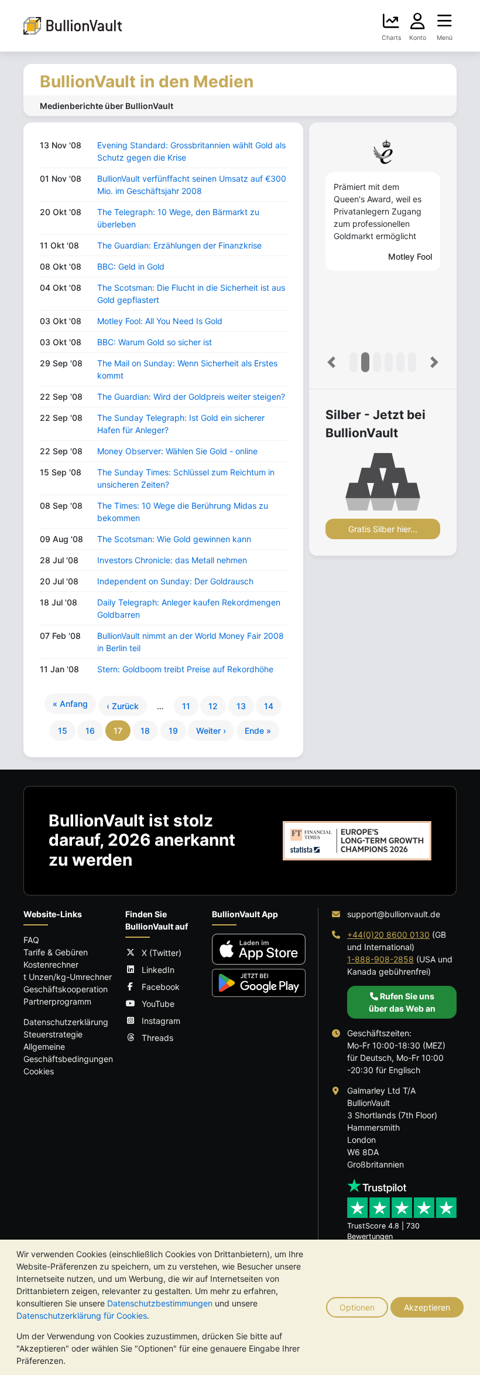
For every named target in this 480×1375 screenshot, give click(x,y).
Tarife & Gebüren (55, 952)
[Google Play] (259, 982)
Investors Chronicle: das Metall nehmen (172, 560)
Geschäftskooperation (65, 989)
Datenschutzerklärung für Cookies (81, 1315)
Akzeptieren (427, 1307)
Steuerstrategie (53, 1034)
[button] (331, 362)
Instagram (161, 1021)
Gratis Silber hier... (382, 529)
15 (62, 731)
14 (268, 706)
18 (145, 731)
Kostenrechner (50, 964)
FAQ (31, 940)
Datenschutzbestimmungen (159, 1303)
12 (213, 706)
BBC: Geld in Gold (130, 266)
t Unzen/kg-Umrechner (67, 977)
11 (186, 706)
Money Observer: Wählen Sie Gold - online (177, 451)
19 (173, 731)
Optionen (357, 1307)
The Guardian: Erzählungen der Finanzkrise (179, 245)
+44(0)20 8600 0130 (388, 935)
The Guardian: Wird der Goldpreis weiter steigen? (191, 396)
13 (241, 706)
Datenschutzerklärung (65, 1022)
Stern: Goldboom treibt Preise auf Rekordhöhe (185, 669)
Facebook (161, 987)
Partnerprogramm (57, 1001)
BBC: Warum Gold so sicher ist (154, 342)
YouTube (158, 1004)
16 (90, 731)
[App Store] (259, 949)
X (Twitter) (161, 953)
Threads (157, 1038)
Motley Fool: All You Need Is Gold (159, 321)
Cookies (38, 1071)
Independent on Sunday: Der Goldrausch (175, 581)
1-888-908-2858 (380, 959)
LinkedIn (158, 970)
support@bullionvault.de (393, 914)
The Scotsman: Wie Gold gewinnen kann (174, 539)
